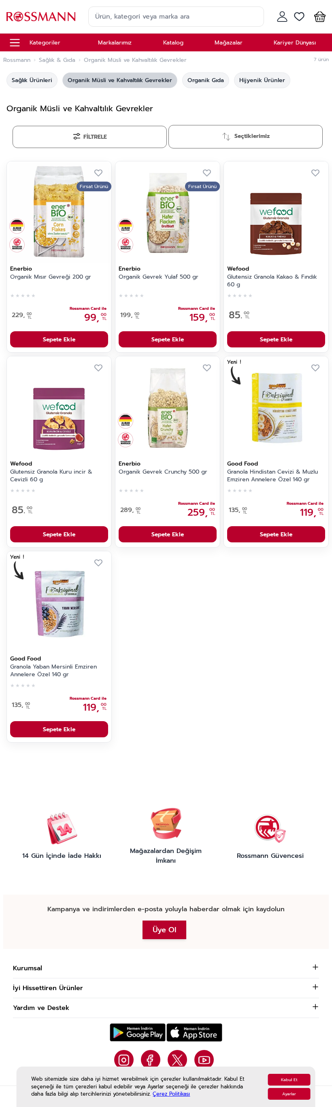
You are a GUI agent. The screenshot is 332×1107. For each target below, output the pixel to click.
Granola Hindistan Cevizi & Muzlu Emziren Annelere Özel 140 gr (272, 476)
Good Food (242, 463)
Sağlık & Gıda (57, 60)
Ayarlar (289, 1094)
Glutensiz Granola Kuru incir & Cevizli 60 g (51, 476)
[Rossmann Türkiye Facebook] (150, 1059)
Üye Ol (164, 930)
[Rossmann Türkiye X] (177, 1059)
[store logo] (40, 16)
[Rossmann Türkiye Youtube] (204, 1059)
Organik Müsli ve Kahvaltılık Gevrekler (120, 80)
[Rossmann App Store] (194, 1032)
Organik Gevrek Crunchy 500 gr (163, 472)
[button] (318, 16)
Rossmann (16, 60)
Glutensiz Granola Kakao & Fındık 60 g (272, 281)
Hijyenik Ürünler (262, 80)
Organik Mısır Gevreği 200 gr (50, 277)
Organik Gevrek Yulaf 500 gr (158, 277)
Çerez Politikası (171, 1094)
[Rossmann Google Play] (137, 1032)
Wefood (238, 269)
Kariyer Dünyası (295, 42)
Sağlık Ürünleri (32, 80)
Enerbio (21, 269)
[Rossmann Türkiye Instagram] (124, 1059)
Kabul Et (289, 1080)
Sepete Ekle (59, 339)
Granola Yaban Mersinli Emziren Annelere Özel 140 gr (53, 671)
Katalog (173, 42)
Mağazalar (229, 42)
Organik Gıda (205, 80)
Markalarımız (115, 42)
